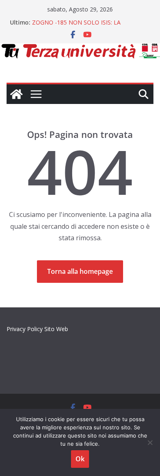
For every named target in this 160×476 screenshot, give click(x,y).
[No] (150, 442)
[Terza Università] (16, 94)
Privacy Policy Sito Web (37, 329)
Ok (80, 458)
